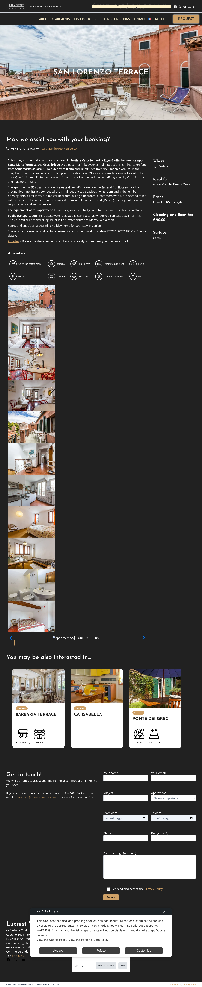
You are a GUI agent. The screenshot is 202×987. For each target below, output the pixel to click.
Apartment (158, 793)
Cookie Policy (176, 984)
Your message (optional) (119, 853)
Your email (158, 773)
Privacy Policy (153, 889)
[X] (180, 6)
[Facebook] (175, 6)
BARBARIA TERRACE (36, 715)
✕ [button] (164, 911)
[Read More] (38, 686)
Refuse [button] (101, 950)
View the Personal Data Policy (88, 939)
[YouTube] (184, 6)
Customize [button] (144, 950)
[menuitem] (158, 19)
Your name (110, 773)
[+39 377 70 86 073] (20, 148)
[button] (186, 19)
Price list (13, 241)
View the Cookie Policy (52, 939)
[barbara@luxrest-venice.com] (57, 148)
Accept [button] (58, 950)
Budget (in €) (159, 833)
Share (123, 965)
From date (110, 813)
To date (156, 813)
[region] (101, 712)
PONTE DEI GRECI (151, 719)
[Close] (11, 643)
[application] (167, 19)
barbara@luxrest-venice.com (37, 797)
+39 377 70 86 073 (24, 956)
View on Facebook (106, 965)
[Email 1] (189, 6)
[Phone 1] (194, 6)
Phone (107, 833)
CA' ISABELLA (88, 715)
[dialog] (101, 932)
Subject (108, 793)
